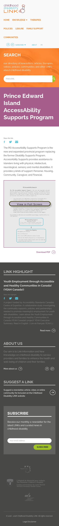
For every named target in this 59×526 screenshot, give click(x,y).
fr (42, 45)
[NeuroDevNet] (25, 470)
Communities (11, 37)
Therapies (35, 20)
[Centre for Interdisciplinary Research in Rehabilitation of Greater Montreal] (29, 497)
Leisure (19, 28)
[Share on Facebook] (4, 142)
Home (6, 20)
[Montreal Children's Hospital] (26, 484)
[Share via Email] (16, 142)
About (34, 45)
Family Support (34, 28)
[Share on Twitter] (11, 142)
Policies (8, 28)
